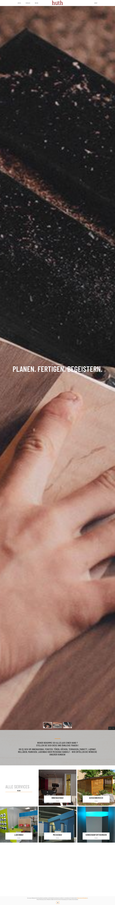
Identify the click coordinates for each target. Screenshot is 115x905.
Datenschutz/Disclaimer (82, 898)
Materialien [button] (28, 3)
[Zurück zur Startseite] (57, 3)
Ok (57, 902)
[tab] (47, 725)
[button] (110, 728)
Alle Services (17, 786)
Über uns (36, 3)
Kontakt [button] (95, 3)
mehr (19, 791)
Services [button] (19, 3)
